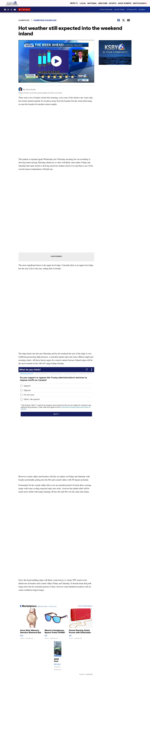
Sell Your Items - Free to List (46, 606)
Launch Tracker (119, 9)
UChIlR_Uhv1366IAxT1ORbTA (15, 10)
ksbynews (5, 10)
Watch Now (139, 3)
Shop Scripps (124, 3)
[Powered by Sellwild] (89, 674)
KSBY (12, 10)
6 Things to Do (132, 9)
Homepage (24, 20)
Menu (73, 3)
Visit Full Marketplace (85, 606)
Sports (113, 3)
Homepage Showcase (45, 20)
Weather (102, 3)
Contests (142, 9)
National (92, 3)
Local (83, 3)
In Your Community (106, 9)
